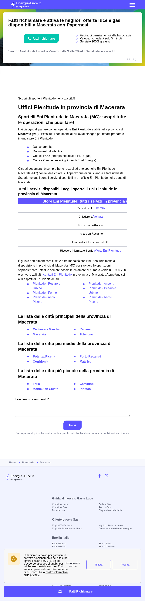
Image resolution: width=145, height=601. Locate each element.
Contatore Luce (60, 504)
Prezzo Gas (105, 507)
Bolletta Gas (105, 504)
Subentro (99, 208)
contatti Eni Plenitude (57, 274)
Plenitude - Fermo (45, 292)
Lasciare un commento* (32, 399)
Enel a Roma (59, 543)
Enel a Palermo (107, 546)
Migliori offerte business (111, 525)
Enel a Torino (105, 543)
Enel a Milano (59, 546)
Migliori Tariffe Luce (62, 525)
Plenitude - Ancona (101, 283)
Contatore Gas (59, 507)
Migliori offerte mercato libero (67, 528)
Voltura (98, 216)
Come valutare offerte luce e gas (115, 528)
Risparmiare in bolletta (110, 510)
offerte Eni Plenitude (107, 250)
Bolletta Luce (59, 510)
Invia (72, 425)
